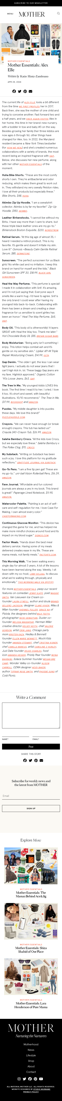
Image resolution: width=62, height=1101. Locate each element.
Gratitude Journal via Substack (36, 462)
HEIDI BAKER (38, 667)
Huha (25, 196)
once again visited (37, 119)
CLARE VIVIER (42, 605)
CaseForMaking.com (14, 516)
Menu (10, 13)
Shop (31, 1061)
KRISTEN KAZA (16, 634)
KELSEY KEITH (29, 626)
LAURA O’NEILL (20, 601)
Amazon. (7, 497)
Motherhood (31, 1044)
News (31, 1050)
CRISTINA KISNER (48, 642)
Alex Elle (29, 102)
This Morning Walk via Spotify (35, 582)
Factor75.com (47, 554)
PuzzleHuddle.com (13, 417)
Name (5, 739)
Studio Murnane (41, 1089)
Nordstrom (51, 230)
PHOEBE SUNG (46, 671)
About (31, 1066)
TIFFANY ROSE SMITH (22, 671)
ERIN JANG (25, 630)
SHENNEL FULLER (28, 609)
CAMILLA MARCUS (17, 647)
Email (36, 739)
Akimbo (23, 211)
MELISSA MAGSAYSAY (23, 622)
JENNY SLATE (36, 593)
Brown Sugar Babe (47, 336)
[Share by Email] (30, 91)
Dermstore (23, 253)
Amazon (33, 402)
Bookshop (17, 402)
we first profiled (29, 106)
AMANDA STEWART (22, 642)
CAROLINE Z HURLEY (45, 647)
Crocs (30, 447)
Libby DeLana (37, 574)
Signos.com (41, 535)
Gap (32, 378)
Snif (51, 156)
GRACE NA (44, 609)
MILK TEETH (43, 614)
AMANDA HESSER (16, 655)
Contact (31, 1072)
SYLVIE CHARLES (32, 651)
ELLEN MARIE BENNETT (24, 638)
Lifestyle (31, 1055)
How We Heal (14, 147)
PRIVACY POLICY (31, 1092)
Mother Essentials (31, 164)
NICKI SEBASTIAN (28, 618)
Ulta (46, 355)
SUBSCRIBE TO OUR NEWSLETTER (31, 3)
